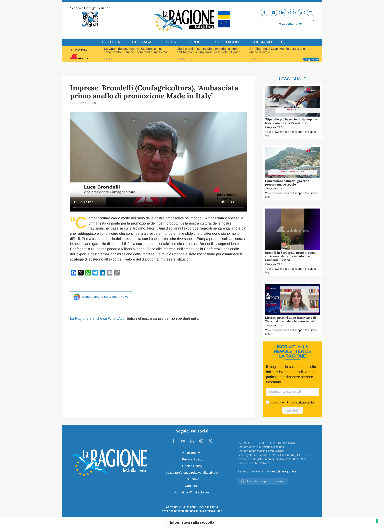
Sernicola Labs (212, 510)
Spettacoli (227, 42)
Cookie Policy (192, 466)
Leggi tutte (311, 59)
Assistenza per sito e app (266, 481)
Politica (111, 42)
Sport (196, 42)
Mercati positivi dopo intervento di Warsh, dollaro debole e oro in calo (290, 319)
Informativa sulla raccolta (192, 522)
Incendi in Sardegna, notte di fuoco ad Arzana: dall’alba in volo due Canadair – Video (290, 256)
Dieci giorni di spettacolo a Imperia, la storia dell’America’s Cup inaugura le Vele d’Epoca (208, 50)
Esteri (171, 42)
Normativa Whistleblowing (192, 492)
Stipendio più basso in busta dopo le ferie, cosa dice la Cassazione (291, 121)
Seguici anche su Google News (105, 296)
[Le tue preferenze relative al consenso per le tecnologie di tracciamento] (377, 521)
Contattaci (192, 485)
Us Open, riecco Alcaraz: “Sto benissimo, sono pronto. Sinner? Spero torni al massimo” (136, 50)
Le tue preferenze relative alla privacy (192, 472)
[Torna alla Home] (192, 20)
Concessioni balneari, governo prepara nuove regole (287, 182)
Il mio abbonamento (287, 23)
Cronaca (142, 42)
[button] (283, 42)
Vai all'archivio (192, 452)
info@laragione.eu (285, 471)
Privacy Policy (192, 459)
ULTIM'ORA (79, 50)
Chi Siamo (261, 42)
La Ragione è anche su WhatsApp (97, 318)
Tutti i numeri (192, 479)
